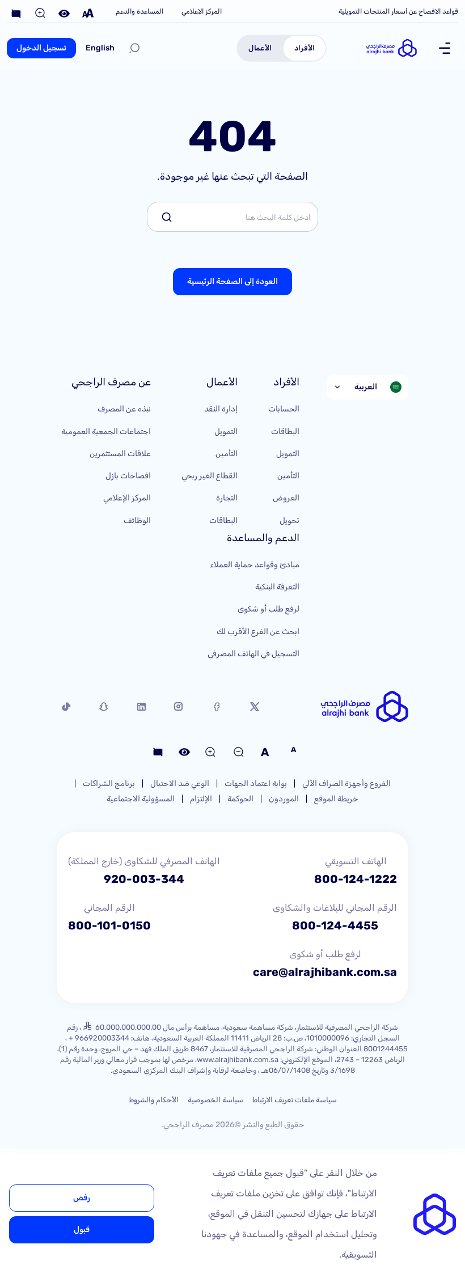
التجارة (227, 498)
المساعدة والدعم (139, 11)
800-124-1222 (355, 879)
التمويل (287, 453)
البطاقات (285, 431)
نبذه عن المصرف (124, 409)
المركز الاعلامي (201, 11)
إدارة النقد (221, 409)
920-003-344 (144, 879)
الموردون (284, 799)
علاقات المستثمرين (120, 453)
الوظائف (137, 520)
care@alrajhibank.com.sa (325, 972)
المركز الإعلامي (127, 498)
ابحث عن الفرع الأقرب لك (258, 631)
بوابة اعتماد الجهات (256, 783)
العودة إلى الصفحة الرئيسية (232, 281)
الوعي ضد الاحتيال (179, 783)
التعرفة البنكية (277, 587)
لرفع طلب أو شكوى (268, 609)
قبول (82, 1229)
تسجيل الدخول (41, 48)
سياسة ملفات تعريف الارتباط (294, 1099)
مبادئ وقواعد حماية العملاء (254, 565)
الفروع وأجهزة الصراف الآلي (346, 783)
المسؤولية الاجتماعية (141, 799)
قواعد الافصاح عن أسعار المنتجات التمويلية (398, 11)
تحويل (289, 520)
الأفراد (304, 47)
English (100, 48)
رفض (81, 1198)
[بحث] (134, 48)
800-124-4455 (335, 925)
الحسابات (283, 409)
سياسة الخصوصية (215, 1099)
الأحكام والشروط (154, 1099)
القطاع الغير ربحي (209, 476)
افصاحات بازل (128, 476)
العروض (286, 498)
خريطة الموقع (336, 799)
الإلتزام (201, 799)
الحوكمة (240, 799)
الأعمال (260, 47)
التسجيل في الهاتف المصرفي (253, 654)
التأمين (288, 476)
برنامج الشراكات (109, 783)
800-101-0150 (109, 925)
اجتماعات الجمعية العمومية (106, 431)
